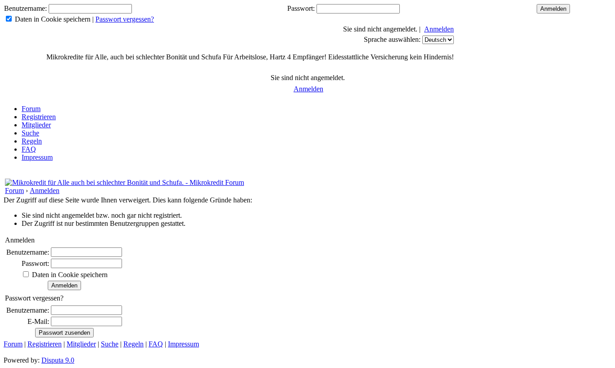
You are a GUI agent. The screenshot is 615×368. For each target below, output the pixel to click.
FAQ (29, 149)
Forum (31, 108)
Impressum (37, 157)
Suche (30, 133)
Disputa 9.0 (57, 360)
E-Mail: (38, 321)
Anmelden (439, 29)
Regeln (32, 141)
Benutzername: (25, 8)
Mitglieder (36, 125)
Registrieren (39, 117)
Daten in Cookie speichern (52, 19)
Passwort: (301, 8)
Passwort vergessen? (124, 19)
